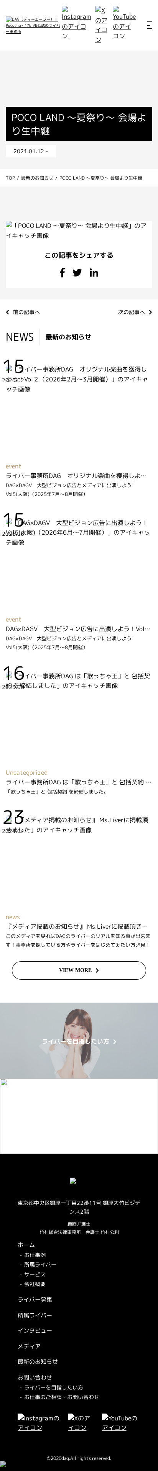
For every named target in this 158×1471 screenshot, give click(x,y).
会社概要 (35, 1284)
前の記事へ (26, 312)
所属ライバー (40, 1264)
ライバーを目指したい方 (53, 1387)
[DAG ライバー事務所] (34, 25)
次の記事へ (131, 312)
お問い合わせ (35, 1377)
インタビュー (35, 1331)
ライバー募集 (35, 1300)
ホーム (26, 1245)
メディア (29, 1346)
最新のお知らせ (38, 1362)
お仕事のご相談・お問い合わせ (61, 1397)
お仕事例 (35, 1254)
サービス (35, 1274)
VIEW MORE (75, 970)
